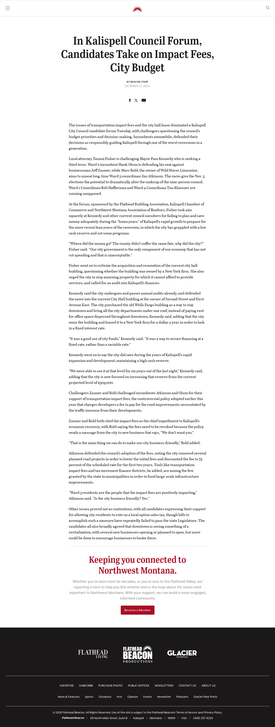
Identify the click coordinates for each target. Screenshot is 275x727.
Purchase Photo (110, 685)
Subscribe (86, 685)
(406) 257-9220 (203, 718)
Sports (89, 696)
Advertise (67, 685)
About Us (208, 685)
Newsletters (164, 685)
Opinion (132, 696)
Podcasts (182, 696)
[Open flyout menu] (7, 8)
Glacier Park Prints (205, 696)
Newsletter (164, 696)
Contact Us (187, 685)
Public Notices (138, 685)
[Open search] (268, 8)
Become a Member (137, 610)
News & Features (68, 696)
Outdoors (105, 696)
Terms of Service (186, 712)
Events (147, 696)
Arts (119, 696)
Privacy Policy (213, 712)
